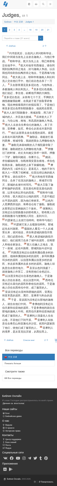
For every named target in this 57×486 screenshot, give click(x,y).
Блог (7, 413)
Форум (8, 448)
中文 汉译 (18, 21)
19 (36, 29)
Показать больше (13, 363)
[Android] (11, 469)
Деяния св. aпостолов (13, 403)
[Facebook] (11, 458)
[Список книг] (29, 4)
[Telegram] (29, 458)
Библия (7, 21)
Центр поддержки (13, 439)
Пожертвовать (46, 481)
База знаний (10, 442)
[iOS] (5, 469)
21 (48, 29)
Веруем (8, 425)
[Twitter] (35, 458)
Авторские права (12, 430)
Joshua (11, 45)
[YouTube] (18, 458)
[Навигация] (50, 4)
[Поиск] (43, 4)
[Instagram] (24, 458)
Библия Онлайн (14, 479)
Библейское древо (13, 416)
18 (30, 29)
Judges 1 (29, 21)
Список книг (29, 340)
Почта (8, 445)
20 (42, 29)
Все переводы (14, 378)
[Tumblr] (40, 458)
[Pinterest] (46, 458)
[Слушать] (36, 4)
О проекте (9, 428)
